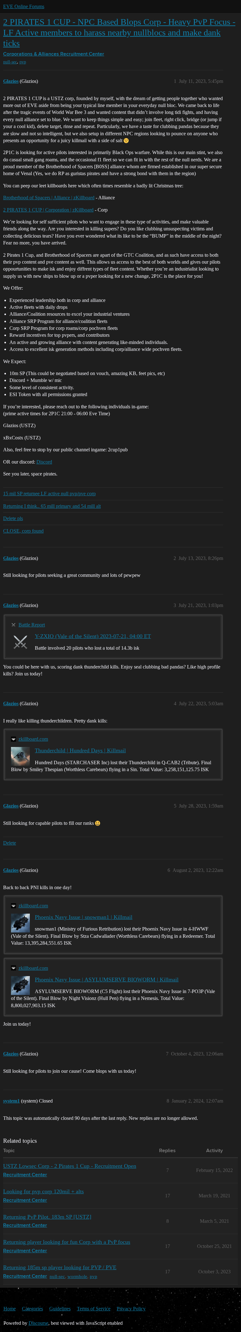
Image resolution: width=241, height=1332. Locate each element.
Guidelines (60, 1308)
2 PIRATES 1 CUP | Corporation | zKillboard (48, 209)
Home (9, 1308)
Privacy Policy (131, 1308)
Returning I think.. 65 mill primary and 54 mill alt (52, 506)
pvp (22, 62)
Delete (9, 843)
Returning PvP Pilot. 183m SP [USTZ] (47, 1217)
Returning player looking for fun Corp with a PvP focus (66, 1242)
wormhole (77, 1276)
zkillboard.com (33, 739)
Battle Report (32, 624)
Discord (44, 462)
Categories (32, 1308)
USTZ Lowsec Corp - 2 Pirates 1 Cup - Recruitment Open (69, 1166)
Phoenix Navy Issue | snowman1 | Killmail (83, 917)
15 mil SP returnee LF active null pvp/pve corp (49, 493)
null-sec (10, 62)
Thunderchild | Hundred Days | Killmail (80, 750)
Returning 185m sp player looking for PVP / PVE (59, 1267)
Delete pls (13, 518)
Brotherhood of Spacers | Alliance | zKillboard (48, 197)
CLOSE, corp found (23, 531)
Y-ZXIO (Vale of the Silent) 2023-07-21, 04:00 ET (93, 636)
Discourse (38, 1323)
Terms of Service (93, 1308)
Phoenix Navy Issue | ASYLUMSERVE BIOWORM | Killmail (107, 979)
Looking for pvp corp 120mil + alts (43, 1191)
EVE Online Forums (23, 6)
